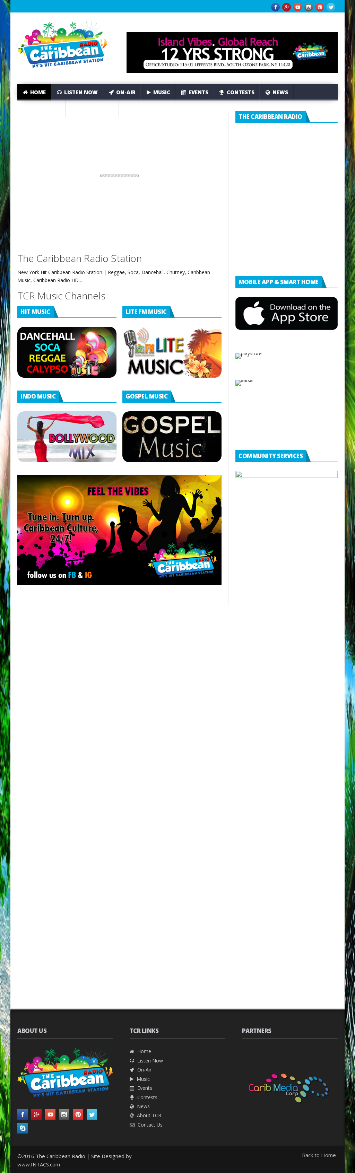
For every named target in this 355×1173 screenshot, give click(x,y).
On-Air (125, 92)
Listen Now (80, 92)
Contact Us (95, 108)
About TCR (44, 108)
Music (161, 92)
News (279, 92)
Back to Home (319, 1155)
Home (37, 92)
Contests (239, 92)
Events (197, 92)
